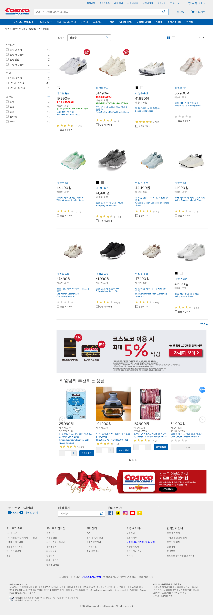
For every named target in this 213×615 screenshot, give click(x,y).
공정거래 (171, 546)
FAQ (88, 533)
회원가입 (50, 533)
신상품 (110, 21)
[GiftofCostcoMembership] (131, 492)
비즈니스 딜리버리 (66, 21)
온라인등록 (51, 546)
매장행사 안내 (133, 546)
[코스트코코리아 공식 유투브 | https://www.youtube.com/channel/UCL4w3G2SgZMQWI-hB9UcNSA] (132, 514)
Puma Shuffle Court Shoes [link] (68, 114)
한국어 (173, 3)
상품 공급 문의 (173, 533)
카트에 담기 (87, 453)
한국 (200, 3)
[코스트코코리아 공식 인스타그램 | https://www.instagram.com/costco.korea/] (125, 514)
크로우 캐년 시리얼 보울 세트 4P (187, 433)
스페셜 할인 (46, 21)
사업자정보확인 (28, 593)
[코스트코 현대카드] (131, 371)
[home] (17, 11)
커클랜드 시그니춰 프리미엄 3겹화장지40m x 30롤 (75, 435)
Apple (159, 21)
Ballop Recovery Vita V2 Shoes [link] (188, 200)
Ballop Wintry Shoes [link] (183, 296)
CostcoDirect (144, 21)
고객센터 (92, 528)
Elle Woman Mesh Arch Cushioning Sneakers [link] (151, 295)
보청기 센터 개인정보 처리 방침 (141, 542)
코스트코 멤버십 (55, 528)
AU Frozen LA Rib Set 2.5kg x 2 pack (149, 436)
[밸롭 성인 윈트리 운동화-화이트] (181, 273)
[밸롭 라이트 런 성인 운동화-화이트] (107, 182)
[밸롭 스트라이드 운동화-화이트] (142, 88)
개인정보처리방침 (91, 576)
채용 (8, 555)
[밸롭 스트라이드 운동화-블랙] (137, 88)
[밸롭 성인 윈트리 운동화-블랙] (176, 273)
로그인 (181, 11)
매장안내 (131, 533)
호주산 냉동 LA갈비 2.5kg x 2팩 (149, 433)
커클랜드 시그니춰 (14, 542)
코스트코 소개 (14, 528)
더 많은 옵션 (63, 93)
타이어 (84, 21)
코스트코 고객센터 (20, 508)
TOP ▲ (204, 324)
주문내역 (50, 555)
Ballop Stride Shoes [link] (144, 111)
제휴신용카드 (52, 560)
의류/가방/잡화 (19, 29)
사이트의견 (92, 546)
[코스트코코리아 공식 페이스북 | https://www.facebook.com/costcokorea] (110, 514)
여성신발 (32, 29)
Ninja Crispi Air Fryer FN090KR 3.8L (112, 440)
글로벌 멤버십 (52, 564)
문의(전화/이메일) (95, 537)
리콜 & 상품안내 (94, 542)
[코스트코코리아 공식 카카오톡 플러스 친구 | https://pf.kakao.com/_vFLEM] (118, 514)
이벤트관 (191, 21)
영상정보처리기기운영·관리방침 (119, 576)
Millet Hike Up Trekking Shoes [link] (188, 105)
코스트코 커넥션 (13, 551)
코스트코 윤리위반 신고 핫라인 (180, 555)
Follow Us (115, 508)
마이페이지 (51, 551)
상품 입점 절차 (173, 542)
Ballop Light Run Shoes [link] (106, 205)
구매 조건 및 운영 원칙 (177, 537)
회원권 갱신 (51, 537)
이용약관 (75, 576)
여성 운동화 (44, 29)
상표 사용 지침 (146, 576)
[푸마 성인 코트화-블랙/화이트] (58, 88)
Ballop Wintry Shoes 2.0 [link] (107, 291)
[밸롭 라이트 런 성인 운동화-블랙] (98, 182)
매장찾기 (64, 508)
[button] (165, 12)
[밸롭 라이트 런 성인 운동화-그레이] (102, 182)
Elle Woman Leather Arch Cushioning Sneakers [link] (68, 295)
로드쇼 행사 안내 (134, 551)
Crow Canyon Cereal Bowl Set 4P (185, 436)
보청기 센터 (132, 537)
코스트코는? (11, 533)
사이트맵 (64, 576)
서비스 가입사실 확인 (162, 595)
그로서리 (97, 21)
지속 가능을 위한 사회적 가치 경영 (21, 537)
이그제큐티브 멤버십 (55, 542)
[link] (73, 81)
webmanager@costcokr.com (111, 590)
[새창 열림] (12, 599)
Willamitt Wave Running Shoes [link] (70, 200)
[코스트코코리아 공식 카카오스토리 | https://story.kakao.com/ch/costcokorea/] (139, 514)
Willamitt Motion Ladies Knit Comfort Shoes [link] (152, 204)
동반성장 (171, 551)
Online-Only (125, 21)
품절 (188, 447)
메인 (7, 29)
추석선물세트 (174, 21)
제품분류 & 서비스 (14, 546)
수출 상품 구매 (93, 551)
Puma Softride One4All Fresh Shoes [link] (112, 112)
